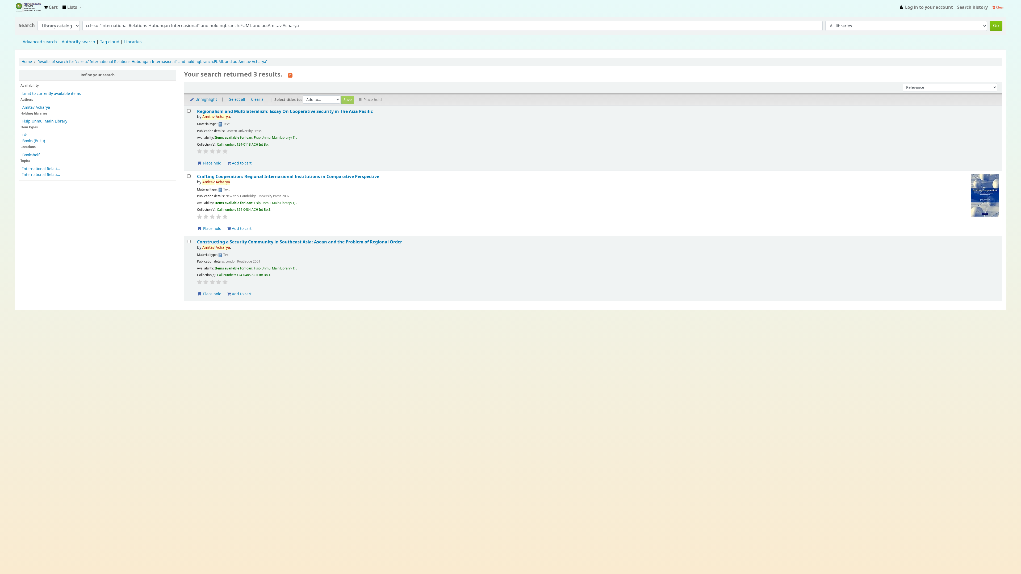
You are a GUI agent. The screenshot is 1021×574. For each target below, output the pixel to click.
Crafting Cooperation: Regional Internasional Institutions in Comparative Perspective (288, 177)
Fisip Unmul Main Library (28, 7)
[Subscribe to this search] (290, 75)
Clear (999, 7)
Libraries (133, 42)
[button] (50, 7)
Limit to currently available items (51, 93)
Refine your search (98, 75)
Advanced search (40, 42)
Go (996, 26)
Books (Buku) (33, 141)
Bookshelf (31, 155)
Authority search (78, 42)
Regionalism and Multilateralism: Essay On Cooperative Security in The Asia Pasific (285, 111)
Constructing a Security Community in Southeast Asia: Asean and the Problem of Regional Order (299, 242)
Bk (24, 135)
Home (27, 62)
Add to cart (241, 163)
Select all (237, 99)
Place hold (211, 163)
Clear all (258, 99)
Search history (972, 7)
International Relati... (41, 169)
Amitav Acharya (36, 107)
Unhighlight (205, 99)
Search (27, 25)
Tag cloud (109, 42)
